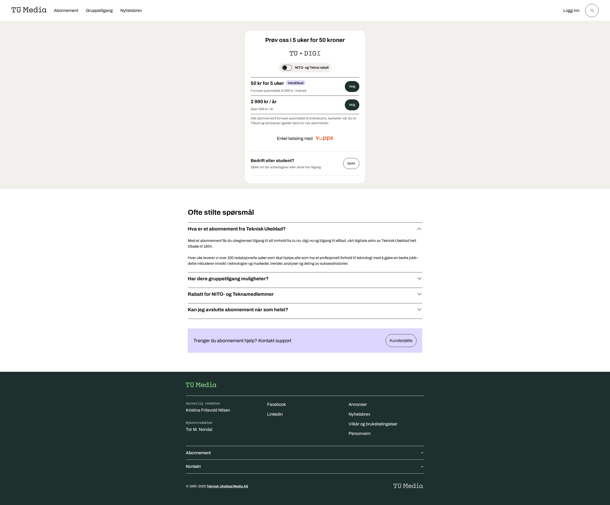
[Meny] (592, 10)
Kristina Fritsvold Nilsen (208, 410)
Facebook (276, 404)
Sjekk (351, 163)
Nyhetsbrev (131, 10)
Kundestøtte (401, 340)
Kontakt (193, 466)
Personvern (360, 433)
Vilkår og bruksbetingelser (373, 424)
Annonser (358, 404)
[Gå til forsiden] (201, 384)
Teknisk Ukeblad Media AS (227, 486)
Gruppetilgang (99, 10)
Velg (352, 86)
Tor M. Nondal (199, 429)
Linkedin (275, 414)
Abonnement (66, 10)
